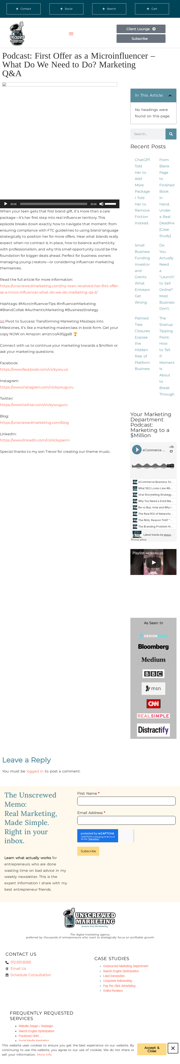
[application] (59, 203)
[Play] (6, 204)
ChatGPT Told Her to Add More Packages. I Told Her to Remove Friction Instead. (143, 191)
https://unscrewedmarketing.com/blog (34, 423)
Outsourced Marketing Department (125, 966)
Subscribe (88, 851)
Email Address (91, 813)
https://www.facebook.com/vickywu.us (34, 369)
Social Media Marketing (34, 1040)
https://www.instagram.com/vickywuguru (37, 387)
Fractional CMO (29, 1036)
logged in (35, 771)
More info (44, 1055)
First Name (88, 793)
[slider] (111, 203)
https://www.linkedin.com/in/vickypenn (35, 440)
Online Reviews (112, 990)
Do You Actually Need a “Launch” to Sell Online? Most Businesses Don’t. (169, 277)
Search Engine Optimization (121, 971)
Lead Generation (114, 976)
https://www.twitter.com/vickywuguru (34, 405)
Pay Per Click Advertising (119, 986)
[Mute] (101, 204)
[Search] (171, 134)
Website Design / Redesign (36, 1026)
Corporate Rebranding (117, 980)
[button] (71, 33)
